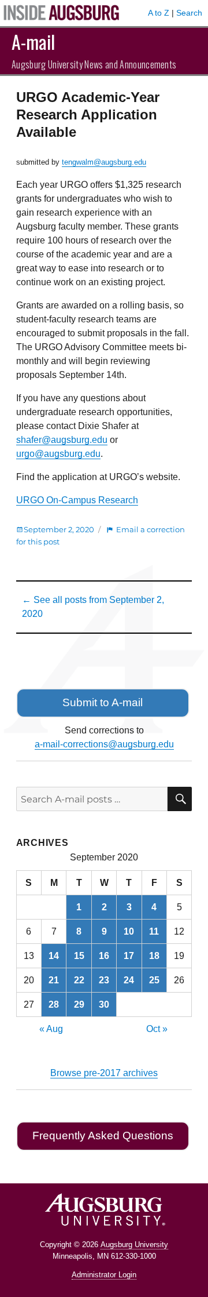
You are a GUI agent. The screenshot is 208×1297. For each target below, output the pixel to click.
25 (154, 980)
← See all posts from (93, 607)
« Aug (51, 1029)
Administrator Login (104, 1274)
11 (154, 931)
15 (79, 956)
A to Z (158, 12)
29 (79, 1004)
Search (189, 12)
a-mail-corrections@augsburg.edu (104, 744)
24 (129, 980)
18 (154, 956)
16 (104, 956)
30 (104, 1004)
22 (79, 980)
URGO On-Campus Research (77, 500)
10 (129, 931)
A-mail (33, 41)
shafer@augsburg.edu (61, 440)
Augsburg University (134, 1244)
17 (129, 956)
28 (54, 1004)
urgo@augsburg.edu (58, 454)
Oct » (157, 1029)
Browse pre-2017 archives (104, 1073)
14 (54, 956)
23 (104, 980)
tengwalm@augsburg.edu (104, 162)
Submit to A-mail (102, 702)
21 (54, 980)
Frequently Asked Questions (102, 1135)
